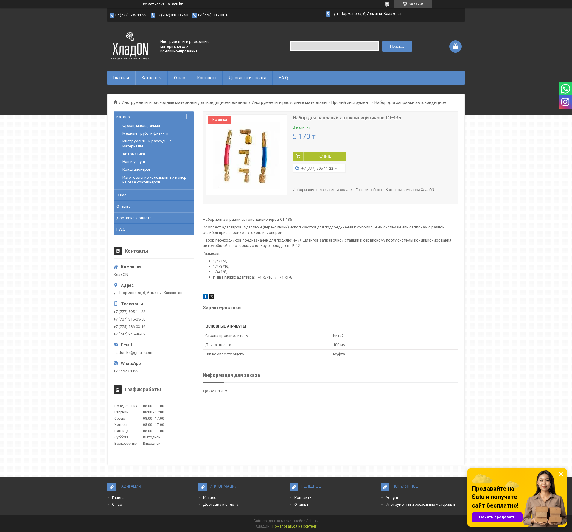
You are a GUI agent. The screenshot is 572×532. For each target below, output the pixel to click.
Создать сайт (153, 4)
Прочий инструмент (350, 102)
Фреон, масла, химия (141, 125)
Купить (324, 156)
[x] (211, 297)
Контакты (206, 77)
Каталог (150, 77)
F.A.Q (283, 77)
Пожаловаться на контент (294, 526)
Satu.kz (312, 521)
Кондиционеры (136, 169)
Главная (121, 77)
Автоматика (133, 154)
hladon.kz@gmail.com (133, 352)
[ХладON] (130, 46)
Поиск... (397, 46)
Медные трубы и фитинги (145, 133)
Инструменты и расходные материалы (289, 102)
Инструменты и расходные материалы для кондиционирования (184, 102)
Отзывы (124, 206)
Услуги (392, 497)
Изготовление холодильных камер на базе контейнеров (154, 179)
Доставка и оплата (247, 77)
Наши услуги (133, 161)
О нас (179, 77)
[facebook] (205, 297)
